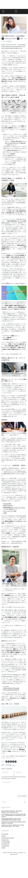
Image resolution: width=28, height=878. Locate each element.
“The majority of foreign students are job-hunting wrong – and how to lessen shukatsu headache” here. (13, 46)
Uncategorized (5, 844)
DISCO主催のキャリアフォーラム (14, 507)
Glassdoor (14, 150)
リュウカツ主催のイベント (10, 509)
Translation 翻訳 (5, 842)
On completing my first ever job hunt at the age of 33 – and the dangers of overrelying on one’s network (13, 815)
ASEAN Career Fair (8, 505)
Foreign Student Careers (9, 38)
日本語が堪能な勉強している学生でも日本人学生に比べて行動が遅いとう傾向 (15, 143)
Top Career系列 (7, 503)
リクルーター (6, 765)
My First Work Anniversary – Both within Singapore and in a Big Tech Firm (11, 811)
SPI (7, 272)
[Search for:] (14, 802)
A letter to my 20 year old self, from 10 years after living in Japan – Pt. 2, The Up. (12, 825)
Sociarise (15, 674)
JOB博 (5, 513)
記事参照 (12, 153)
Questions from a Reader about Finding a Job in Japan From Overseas (13, 822)
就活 (11, 765)
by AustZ (8, 41)
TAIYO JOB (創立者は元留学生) (11, 690)
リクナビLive (9, 480)
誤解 (14, 162)
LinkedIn (9, 150)
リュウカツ (6, 686)
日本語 (20, 38)
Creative (3, 836)
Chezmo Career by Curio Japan (11, 688)
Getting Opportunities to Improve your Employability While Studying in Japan (11, 819)
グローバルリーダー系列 (9, 511)
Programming (4, 840)
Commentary (4, 834)
